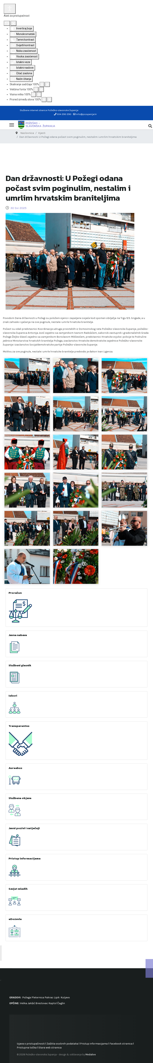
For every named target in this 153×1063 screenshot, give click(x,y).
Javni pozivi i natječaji (24, 828)
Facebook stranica (121, 1043)
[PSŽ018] (27, 566)
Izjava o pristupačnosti (31, 1043)
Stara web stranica (50, 1047)
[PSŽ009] (76, 452)
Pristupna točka (27, 1047)
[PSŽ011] (27, 490)
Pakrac (49, 997)
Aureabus (15, 768)
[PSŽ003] (124, 375)
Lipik (57, 997)
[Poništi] (7, 23)
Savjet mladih (18, 889)
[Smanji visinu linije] (33, 94)
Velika (23, 1003)
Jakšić (31, 1003)
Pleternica (38, 997)
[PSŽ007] (124, 413)
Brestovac (41, 1003)
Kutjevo (65, 997)
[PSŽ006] (76, 413)
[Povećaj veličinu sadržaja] (47, 84)
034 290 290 (64, 114)
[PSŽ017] (124, 528)
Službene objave (20, 798)
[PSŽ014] (27, 528)
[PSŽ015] (76, 528)
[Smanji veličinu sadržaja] (42, 84)
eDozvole (15, 919)
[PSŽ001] (27, 375)
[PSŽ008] (27, 452)
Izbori (13, 695)
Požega (26, 997)
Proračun (15, 593)
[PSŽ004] (27, 413)
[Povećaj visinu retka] (39, 94)
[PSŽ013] (124, 490)
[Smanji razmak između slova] (44, 99)
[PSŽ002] (76, 375)
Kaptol (53, 1003)
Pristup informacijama (24, 858)
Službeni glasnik (20, 665)
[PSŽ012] (76, 490)
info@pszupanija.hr (86, 114)
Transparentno (19, 726)
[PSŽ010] (124, 452)
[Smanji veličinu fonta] (36, 89)
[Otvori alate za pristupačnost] (10, 9)
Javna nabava (18, 635)
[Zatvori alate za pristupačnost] (13, 23)
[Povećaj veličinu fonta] (41, 89)
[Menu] (11, 125)
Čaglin (61, 1003)
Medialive (90, 1054)
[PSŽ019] (76, 566)
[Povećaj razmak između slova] (49, 99)
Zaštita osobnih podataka (62, 1043)
